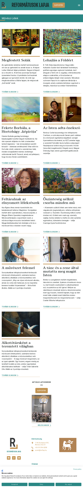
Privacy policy (77, 469)
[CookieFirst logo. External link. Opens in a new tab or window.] (2, 471)
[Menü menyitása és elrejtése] (79, 5)
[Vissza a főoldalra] (6, 5)
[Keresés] (69, 5)
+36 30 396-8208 (41, 447)
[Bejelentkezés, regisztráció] (74, 5)
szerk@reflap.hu (41, 450)
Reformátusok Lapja (30, 5)
